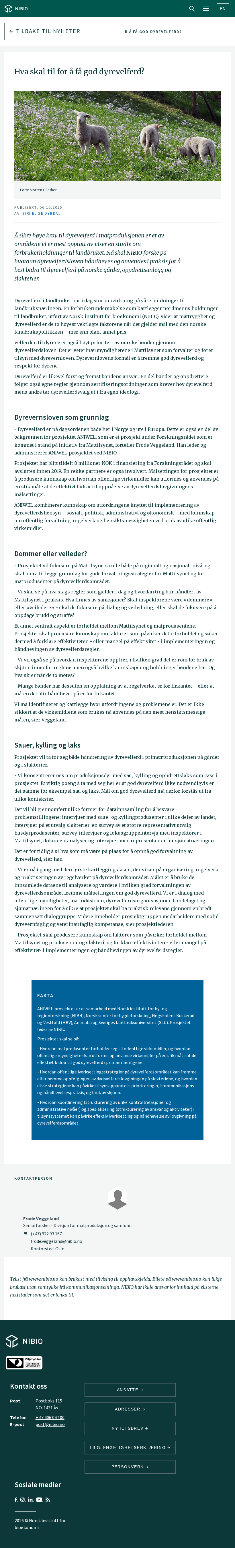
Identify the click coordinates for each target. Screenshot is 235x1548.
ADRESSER (128, 1409)
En (223, 8)
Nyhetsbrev (128, 1428)
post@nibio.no (50, 1424)
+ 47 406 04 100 (50, 1417)
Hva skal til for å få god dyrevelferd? (135, 31)
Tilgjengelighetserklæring (128, 1447)
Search (192, 8)
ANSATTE (128, 1390)
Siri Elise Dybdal (41, 213)
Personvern (128, 1466)
